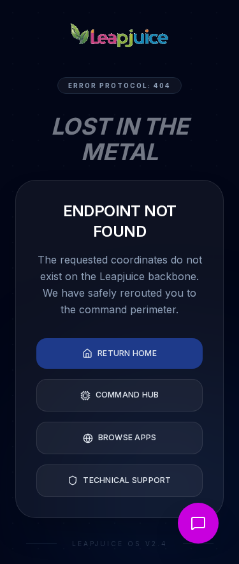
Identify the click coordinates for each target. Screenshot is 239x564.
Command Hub (127, 394)
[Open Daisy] (198, 523)
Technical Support (127, 480)
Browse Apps (127, 437)
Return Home (127, 353)
